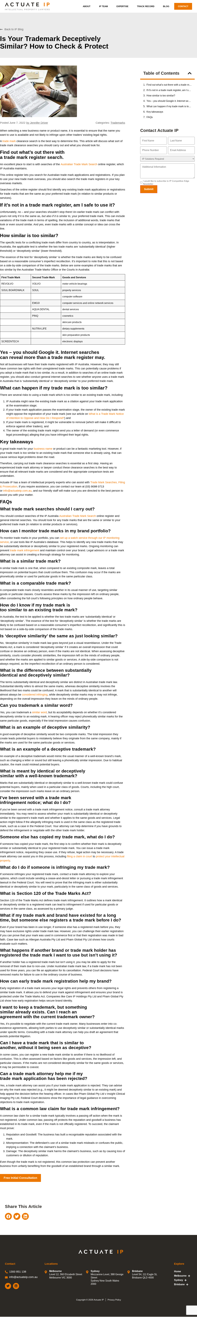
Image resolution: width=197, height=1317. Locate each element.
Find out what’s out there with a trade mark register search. (169, 84)
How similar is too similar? (161, 95)
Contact (183, 6)
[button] (190, 73)
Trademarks (118, 122)
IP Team (103, 6)
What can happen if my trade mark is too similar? (169, 106)
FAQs (150, 117)
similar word (39, 712)
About (86, 6)
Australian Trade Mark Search (79, 164)
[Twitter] (8, 1286)
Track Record (145, 6)
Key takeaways (155, 111)
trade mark (9, 141)
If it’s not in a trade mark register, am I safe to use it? (169, 90)
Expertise (122, 6)
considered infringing (35, 694)
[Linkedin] (16, 1286)
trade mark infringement (24, 550)
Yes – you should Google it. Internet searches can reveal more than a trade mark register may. (169, 101)
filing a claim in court (79, 856)
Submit (148, 189)
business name (43, 448)
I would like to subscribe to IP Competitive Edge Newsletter (166, 182)
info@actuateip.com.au (17, 490)
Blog (166, 6)
